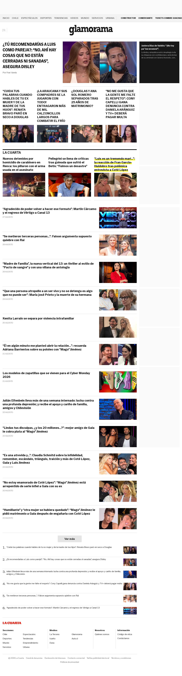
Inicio (6, 18)
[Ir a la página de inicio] (91, 30)
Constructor (128, 18)
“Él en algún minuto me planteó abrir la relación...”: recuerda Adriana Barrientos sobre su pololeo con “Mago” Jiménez (44, 347)
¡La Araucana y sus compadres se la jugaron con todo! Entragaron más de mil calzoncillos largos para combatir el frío (52, 106)
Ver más (69, 539)
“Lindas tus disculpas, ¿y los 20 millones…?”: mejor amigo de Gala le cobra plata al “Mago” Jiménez (48, 429)
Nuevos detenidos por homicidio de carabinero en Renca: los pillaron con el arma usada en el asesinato (24, 164)
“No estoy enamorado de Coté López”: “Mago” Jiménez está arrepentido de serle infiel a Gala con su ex (44, 484)
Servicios (97, 18)
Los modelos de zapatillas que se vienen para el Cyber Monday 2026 (46, 375)
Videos (74, 18)
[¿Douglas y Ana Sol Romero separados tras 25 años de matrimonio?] (86, 134)
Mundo (85, 18)
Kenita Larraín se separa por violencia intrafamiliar (38, 318)
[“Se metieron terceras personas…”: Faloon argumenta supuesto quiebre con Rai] (118, 246)
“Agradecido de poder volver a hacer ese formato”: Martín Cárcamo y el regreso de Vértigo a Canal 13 (49, 211)
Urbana (110, 18)
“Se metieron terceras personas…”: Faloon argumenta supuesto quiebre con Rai (47, 238)
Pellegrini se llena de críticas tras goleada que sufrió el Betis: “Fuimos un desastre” (68, 162)
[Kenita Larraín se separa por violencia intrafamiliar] (118, 328)
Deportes (46, 18)
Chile (15, 18)
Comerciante (145, 18)
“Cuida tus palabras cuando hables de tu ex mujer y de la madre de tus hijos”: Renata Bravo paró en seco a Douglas (17, 104)
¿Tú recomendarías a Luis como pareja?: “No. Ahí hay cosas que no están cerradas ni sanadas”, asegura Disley (29, 55)
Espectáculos (29, 18)
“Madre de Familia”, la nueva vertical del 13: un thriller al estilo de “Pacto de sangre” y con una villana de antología (48, 265)
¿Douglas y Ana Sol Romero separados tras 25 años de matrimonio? (84, 98)
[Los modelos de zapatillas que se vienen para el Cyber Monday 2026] (118, 382)
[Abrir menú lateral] (4, 30)
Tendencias (61, 18)
